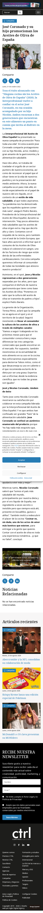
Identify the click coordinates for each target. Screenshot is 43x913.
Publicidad (26, 898)
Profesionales (27, 880)
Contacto (6, 867)
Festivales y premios (10, 885)
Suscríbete (6, 863)
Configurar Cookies (29, 894)
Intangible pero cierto (30, 856)
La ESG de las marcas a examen (31, 864)
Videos (24, 888)
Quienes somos (8, 852)
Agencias (5, 871)
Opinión (25, 877)
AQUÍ (16, 446)
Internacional (27, 860)
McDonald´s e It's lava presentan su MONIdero (20, 736)
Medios (25, 873)
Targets (25, 884)
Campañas (6, 878)
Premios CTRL (7, 856)
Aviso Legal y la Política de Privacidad (20, 798)
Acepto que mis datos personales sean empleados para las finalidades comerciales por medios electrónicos (21, 808)
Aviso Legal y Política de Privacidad (10, 895)
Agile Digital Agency (16, 908)
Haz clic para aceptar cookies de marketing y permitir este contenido (21, 558)
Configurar (21, 473)
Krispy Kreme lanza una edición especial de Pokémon (20, 696)
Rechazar (22, 466)
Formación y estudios (30, 852)
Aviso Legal (28, 478)
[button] (39, 434)
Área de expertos (9, 874)
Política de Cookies (16, 478)
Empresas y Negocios (10, 882)
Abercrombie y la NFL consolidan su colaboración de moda (21, 661)
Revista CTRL (7, 860)
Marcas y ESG (27, 869)
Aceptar (21, 460)
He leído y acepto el (20, 798)
